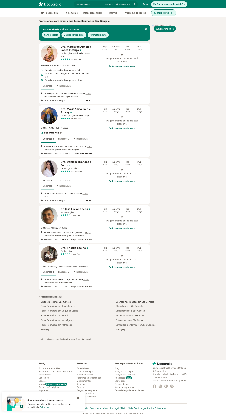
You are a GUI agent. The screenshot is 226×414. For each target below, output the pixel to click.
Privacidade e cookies (49, 368)
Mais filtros (164, 12)
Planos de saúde (85, 374)
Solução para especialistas (128, 371)
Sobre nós (44, 377)
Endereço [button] (47, 85)
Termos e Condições (49, 387)
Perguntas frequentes (87, 390)
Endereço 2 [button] (63, 138)
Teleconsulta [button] (65, 85)
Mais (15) (120, 329)
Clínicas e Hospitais (86, 371)
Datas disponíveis (92, 12)
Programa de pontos (135, 12)
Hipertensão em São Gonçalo (130, 315)
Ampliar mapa (163, 28)
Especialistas (83, 368)
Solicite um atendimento (122, 66)
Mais (63, 56)
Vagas (52, 384)
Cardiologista (51, 34)
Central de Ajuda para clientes (129, 390)
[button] (146, 29)
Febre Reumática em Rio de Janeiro (58, 306)
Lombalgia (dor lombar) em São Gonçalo (136, 324)
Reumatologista (98, 34)
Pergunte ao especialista (89, 377)
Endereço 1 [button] (48, 138)
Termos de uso (122, 384)
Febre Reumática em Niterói (54, 315)
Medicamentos (84, 380)
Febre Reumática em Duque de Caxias (59, 310)
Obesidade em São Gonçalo (129, 306)
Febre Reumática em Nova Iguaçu (57, 320)
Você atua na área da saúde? (168, 4)
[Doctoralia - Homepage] (55, 3)
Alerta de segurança (124, 387)
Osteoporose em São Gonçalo (130, 320)
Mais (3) (45, 329)
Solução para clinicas (125, 374)
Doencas (81, 387)
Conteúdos (120, 380)
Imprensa (43, 390)
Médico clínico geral (74, 34)
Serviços (81, 384)
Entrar (146, 4)
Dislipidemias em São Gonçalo (130, 310)
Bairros (113, 12)
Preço (117, 368)
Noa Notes (123, 377)
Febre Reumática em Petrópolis (56, 324)
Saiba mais (45, 407)
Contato (43, 380)
